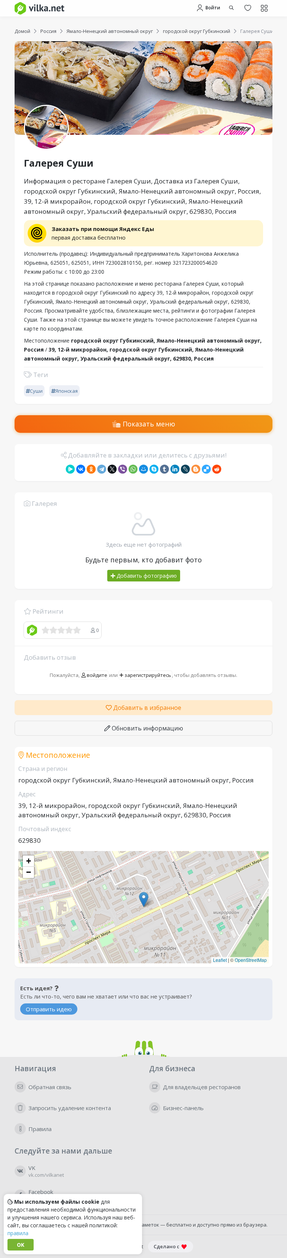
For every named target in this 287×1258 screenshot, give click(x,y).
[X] (112, 469)
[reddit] (216, 469)
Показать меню (148, 423)
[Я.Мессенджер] (70, 469)
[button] (143, 899)
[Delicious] (206, 469)
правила (17, 1233)
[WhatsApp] (133, 469)
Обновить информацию (146, 728)
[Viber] (122, 469)
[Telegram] (101, 469)
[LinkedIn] (174, 469)
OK (20, 1244)
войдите (96, 675)
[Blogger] (195, 469)
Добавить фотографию (146, 575)
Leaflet (220, 960)
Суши (36, 391)
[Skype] (153, 469)
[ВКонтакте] (80, 469)
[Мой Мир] (143, 469)
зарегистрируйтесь (147, 675)
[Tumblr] (164, 469)
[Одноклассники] (91, 469)
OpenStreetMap (251, 960)
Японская (66, 391)
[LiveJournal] (185, 469)
